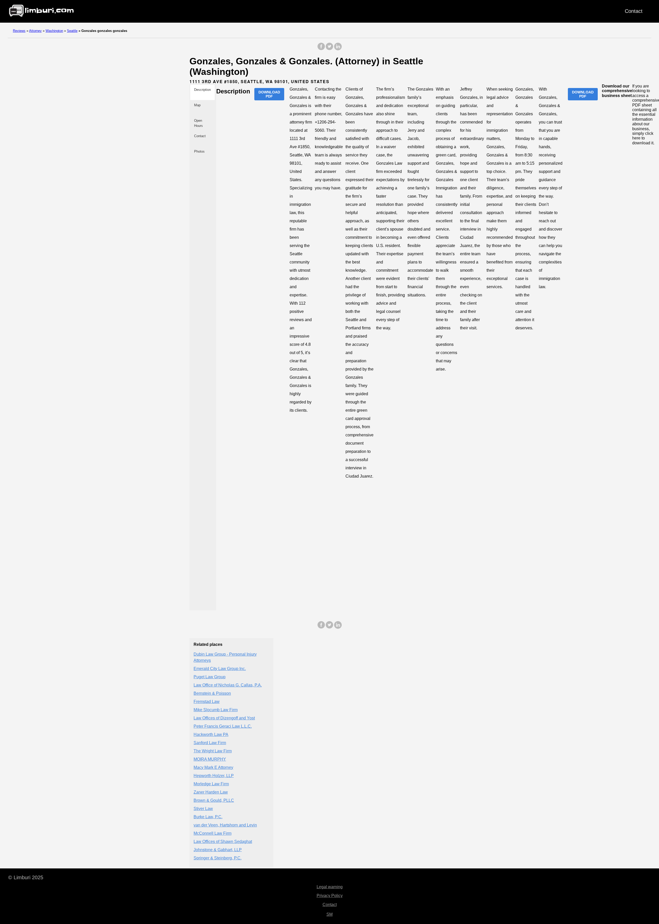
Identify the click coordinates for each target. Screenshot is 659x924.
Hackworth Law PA (211, 734)
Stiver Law (203, 808)
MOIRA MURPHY (210, 759)
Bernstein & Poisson (212, 693)
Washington (54, 31)
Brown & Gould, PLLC (214, 800)
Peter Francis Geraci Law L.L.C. (223, 726)
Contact (634, 11)
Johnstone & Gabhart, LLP (218, 850)
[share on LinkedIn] (338, 49)
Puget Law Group (210, 677)
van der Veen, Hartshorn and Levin (225, 825)
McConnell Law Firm (212, 833)
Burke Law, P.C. (208, 817)
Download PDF (269, 94)
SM (329, 914)
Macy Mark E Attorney (213, 767)
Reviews (19, 31)
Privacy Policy (330, 895)
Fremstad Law (207, 701)
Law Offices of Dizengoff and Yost (224, 718)
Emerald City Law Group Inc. (220, 668)
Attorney (35, 31)
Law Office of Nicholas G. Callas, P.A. (228, 685)
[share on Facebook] (321, 49)
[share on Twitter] (329, 49)
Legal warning (330, 887)
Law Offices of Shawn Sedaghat (223, 841)
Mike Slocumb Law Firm (216, 710)
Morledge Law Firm (211, 784)
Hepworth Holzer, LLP (214, 775)
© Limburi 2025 (25, 877)
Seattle (72, 31)
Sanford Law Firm (210, 743)
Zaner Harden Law (211, 792)
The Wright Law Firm (213, 751)
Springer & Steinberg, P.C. (217, 858)
